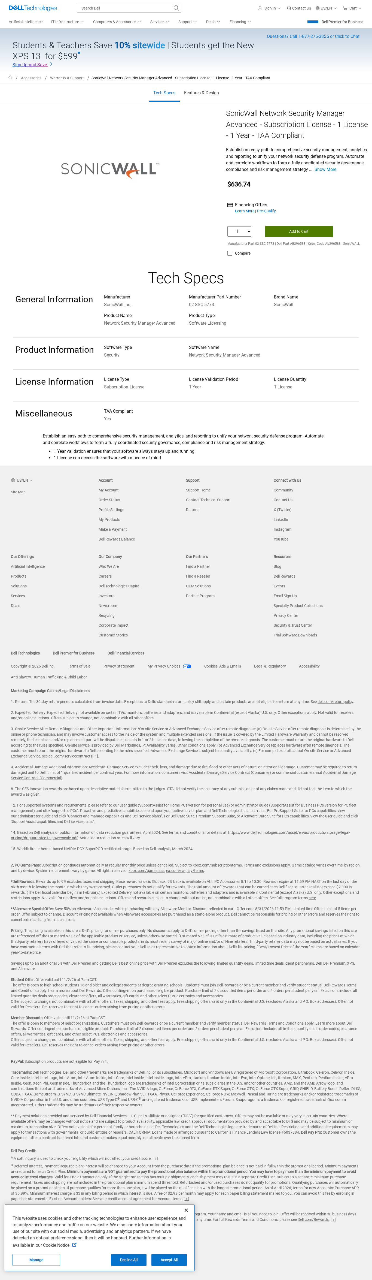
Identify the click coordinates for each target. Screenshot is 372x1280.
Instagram (282, 529)
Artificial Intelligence (28, 566)
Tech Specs (164, 92)
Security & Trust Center (293, 625)
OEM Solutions (198, 586)
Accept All (169, 1260)
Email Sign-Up (285, 596)
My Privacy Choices (164, 666)
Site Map (18, 492)
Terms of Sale (79, 666)
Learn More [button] (245, 211)
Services (18, 596)
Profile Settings (111, 510)
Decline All (129, 1260)
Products (18, 576)
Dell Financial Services (126, 653)
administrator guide (251, 805)
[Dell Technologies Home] (33, 8)
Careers (105, 576)
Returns (192, 510)
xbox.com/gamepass (146, 870)
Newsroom (108, 605)
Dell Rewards (284, 576)
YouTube (281, 539)
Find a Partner (198, 566)
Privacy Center (286, 615)
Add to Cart (299, 231)
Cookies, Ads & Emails (222, 666)
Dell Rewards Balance (117, 539)
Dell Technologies (25, 653)
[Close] (186, 1210)
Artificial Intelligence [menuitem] (25, 22)
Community (283, 490)
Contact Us (283, 500)
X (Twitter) (283, 510)
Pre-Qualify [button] (266, 211)
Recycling (107, 615)
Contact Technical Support (208, 500)
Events (279, 586)
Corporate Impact (114, 625)
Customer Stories (113, 635)
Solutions (19, 586)
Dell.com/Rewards (313, 1219)
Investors (106, 596)
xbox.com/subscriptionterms (217, 865)
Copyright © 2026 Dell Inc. (33, 666)
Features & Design (201, 92)
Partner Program (200, 596)
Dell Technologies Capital (119, 586)
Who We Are (109, 566)
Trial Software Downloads (295, 635)
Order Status (109, 500)
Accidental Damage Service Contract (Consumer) (230, 772)
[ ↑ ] (95, 756)
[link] (299, 8)
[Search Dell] (176, 8)
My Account (109, 490)
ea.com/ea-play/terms (185, 870)
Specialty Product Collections (298, 605)
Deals (15, 605)
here (312, 898)
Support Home (198, 490)
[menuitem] (68, 22)
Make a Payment (113, 529)
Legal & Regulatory (270, 666)
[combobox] (129, 8)
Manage (36, 1260)
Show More (325, 169)
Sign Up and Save (30, 64)
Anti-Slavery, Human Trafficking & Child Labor (49, 677)
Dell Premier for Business (342, 22)
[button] (270, 8)
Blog (277, 566)
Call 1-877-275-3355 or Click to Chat (313, 36)
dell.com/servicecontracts (70, 756)
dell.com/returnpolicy (335, 701)
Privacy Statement (119, 666)
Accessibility (309, 666)
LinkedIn (281, 519)
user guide (128, 805)
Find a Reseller (198, 576)
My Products (109, 519)
